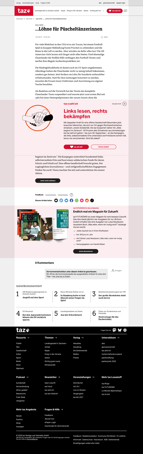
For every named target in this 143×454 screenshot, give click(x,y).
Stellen (76, 354)
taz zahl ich (106, 350)
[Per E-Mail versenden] (56, 200)
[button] (125, 11)
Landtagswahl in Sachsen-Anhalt (56, 345)
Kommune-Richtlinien (107, 436)
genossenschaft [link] (109, 3)
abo (103, 343)
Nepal (47, 350)
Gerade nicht (116, 104)
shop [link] (37, 3)
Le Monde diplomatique (112, 391)
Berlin (18, 361)
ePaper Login (50, 422)
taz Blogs (105, 383)
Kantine (19, 419)
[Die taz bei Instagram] (125, 331)
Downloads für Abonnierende (57, 426)
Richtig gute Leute (52, 361)
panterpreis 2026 (109, 361)
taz (23, 330)
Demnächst (78, 383)
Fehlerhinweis (63, 195)
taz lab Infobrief (51, 393)
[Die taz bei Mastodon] (114, 331)
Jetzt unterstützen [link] (47, 181)
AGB (106, 439)
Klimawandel (50, 365)
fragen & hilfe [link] (45, 3)
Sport (18, 358)
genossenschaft (108, 347)
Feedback (49, 415)
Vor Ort (76, 386)
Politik (18, 343)
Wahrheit (20, 368)
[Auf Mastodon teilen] (61, 200)
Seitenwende (113, 439)
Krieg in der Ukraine (53, 354)
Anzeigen (20, 426)
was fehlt (29, 19)
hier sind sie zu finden (61, 276)
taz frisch (48, 386)
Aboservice (49, 419)
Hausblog (77, 347)
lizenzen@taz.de (32, 439)
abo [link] (100, 3)
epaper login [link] (120, 3)
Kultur (18, 354)
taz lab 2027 (78, 397)
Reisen (19, 416)
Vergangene (78, 393)
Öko (18, 347)
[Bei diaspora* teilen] (82, 200)
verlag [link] (18, 3)
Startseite (19, 19)
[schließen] (124, 104)
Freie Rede (20, 397)
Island (47, 358)
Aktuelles (77, 343)
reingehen (20, 401)
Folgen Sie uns (106, 330)
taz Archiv (106, 394)
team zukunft (50, 383)
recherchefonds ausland (112, 354)
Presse (76, 358)
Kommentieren (50, 195)
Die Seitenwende (80, 350)
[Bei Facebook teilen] (71, 200)
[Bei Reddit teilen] (87, 200)
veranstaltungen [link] (28, 3)
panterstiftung (108, 358)
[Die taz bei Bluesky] (120, 331)
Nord (18, 365)
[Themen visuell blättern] (103, 11)
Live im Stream (79, 390)
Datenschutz (87, 439)
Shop (18, 423)
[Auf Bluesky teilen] (66, 200)
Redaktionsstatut (89, 436)
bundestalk (20, 383)
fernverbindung (22, 386)
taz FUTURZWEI (108, 387)
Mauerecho (21, 393)
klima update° (22, 390)
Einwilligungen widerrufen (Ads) (86, 443)
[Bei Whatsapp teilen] (76, 200)
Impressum (98, 439)
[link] (47, 11)
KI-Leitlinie (121, 436)
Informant (77, 439)
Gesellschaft (21, 350)
